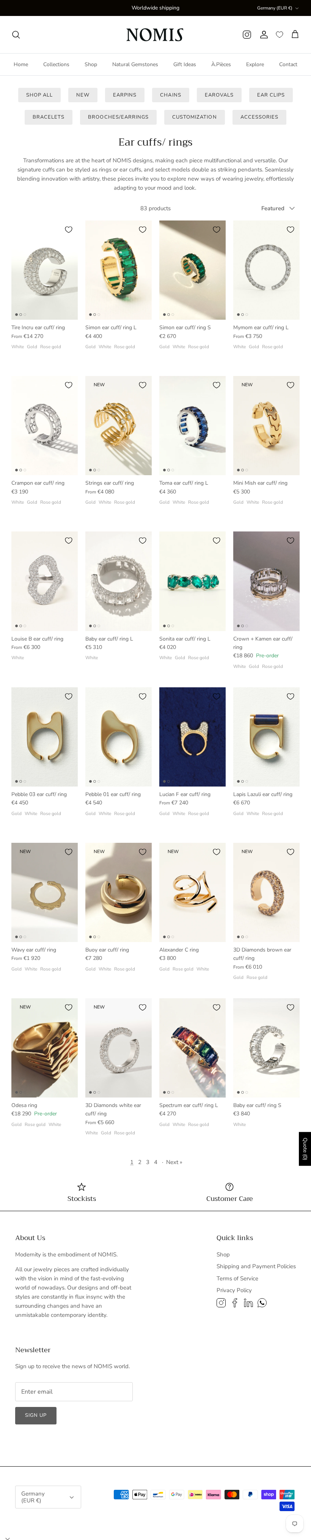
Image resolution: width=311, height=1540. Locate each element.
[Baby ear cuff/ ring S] (266, 1048)
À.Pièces (221, 64)
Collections (56, 64)
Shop (91, 64)
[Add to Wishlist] (69, 229)
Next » (174, 1162)
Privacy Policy (234, 1290)
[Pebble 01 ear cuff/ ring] (118, 737)
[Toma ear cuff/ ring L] (192, 425)
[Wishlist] (279, 34)
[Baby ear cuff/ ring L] (118, 581)
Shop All (39, 95)
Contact (288, 64)
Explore (255, 64)
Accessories (259, 117)
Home (21, 64)
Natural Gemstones (135, 64)
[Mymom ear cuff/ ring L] (266, 270)
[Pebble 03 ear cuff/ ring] (44, 737)
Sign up (36, 1415)
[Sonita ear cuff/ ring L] (192, 581)
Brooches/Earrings (118, 117)
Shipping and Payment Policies (256, 1266)
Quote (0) (305, 1149)
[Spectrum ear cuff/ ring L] (192, 1048)
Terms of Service (237, 1278)
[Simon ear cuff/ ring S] (192, 270)
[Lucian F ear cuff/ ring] (192, 737)
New (83, 95)
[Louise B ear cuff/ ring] (44, 581)
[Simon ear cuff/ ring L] (118, 270)
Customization (194, 117)
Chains (170, 95)
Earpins (125, 95)
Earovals (219, 95)
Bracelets (48, 117)
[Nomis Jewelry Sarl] (155, 35)
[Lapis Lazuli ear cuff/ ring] (266, 737)
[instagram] (246, 34)
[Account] (264, 34)
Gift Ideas (184, 64)
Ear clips (271, 95)
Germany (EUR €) (274, 8)
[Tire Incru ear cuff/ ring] (44, 270)
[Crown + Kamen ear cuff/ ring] (266, 581)
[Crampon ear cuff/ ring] (44, 425)
